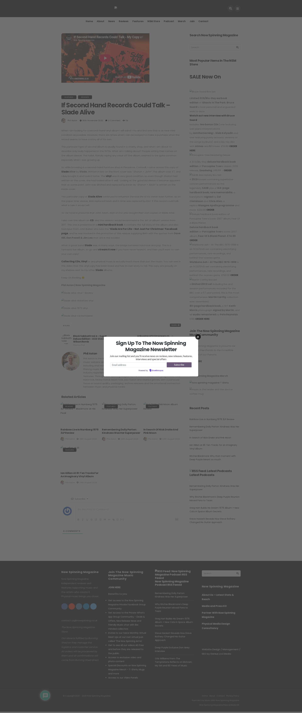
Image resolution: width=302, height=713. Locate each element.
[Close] (198, 337)
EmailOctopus (157, 370)
